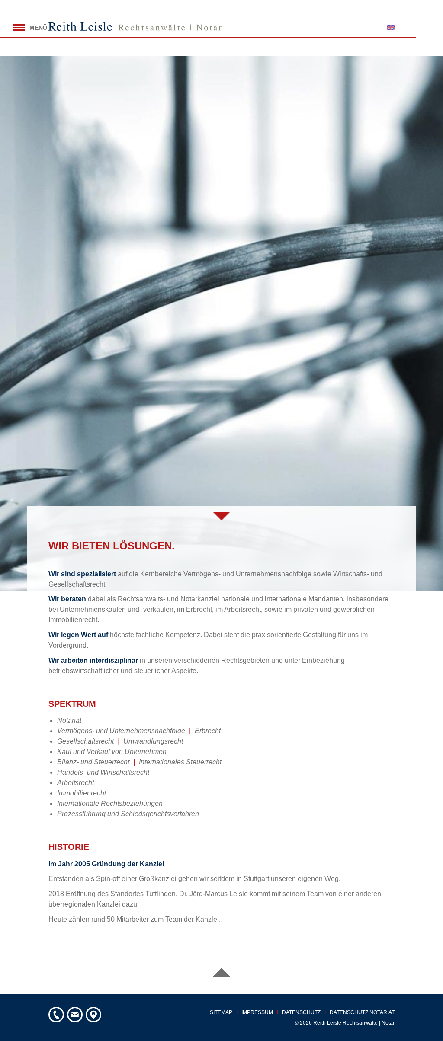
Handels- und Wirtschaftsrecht (103, 772)
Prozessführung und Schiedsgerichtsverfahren (128, 813)
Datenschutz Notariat (362, 1012)
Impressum (257, 1012)
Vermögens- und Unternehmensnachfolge (121, 730)
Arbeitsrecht (75, 782)
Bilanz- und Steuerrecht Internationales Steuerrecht (139, 762)
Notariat (69, 720)
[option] (221, 323)
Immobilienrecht (81, 793)
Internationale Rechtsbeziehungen (110, 803)
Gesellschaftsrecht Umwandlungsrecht (120, 741)
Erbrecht (208, 730)
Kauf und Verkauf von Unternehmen (112, 751)
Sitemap (221, 1012)
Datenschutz (301, 1012)
